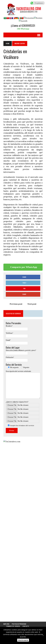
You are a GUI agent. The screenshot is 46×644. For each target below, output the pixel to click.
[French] (13, 18)
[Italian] (19, 18)
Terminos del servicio (13, 626)
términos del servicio (26, 425)
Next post (31, 304)
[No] (43, 635)
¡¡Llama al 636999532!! (23, 25)
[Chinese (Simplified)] (7, 18)
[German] (16, 18)
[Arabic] (5, 18)
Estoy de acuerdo (23, 640)
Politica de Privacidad (19, 624)
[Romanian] (28, 18)
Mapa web (6, 624)
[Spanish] (23, 21)
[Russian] (38, 18)
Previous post (16, 304)
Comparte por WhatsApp (23, 267)
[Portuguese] (22, 18)
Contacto (25, 626)
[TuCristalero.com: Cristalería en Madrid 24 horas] (23, 8)
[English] (10, 18)
